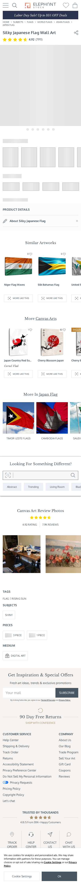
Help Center (10, 740)
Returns (8, 758)
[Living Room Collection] (57, 487)
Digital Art (18, 655)
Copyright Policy (13, 795)
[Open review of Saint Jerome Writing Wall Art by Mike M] (21, 554)
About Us (65, 740)
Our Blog (65, 746)
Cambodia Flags (52, 438)
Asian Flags (63, 22)
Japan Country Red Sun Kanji (17, 360)
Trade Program (68, 752)
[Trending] (33, 487)
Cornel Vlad (11, 366)
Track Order (10, 752)
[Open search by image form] (8, 475)
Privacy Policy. (65, 700)
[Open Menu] (5, 5)
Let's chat (9, 801)
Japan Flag (9, 25)
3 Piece (17, 635)
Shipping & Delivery (16, 746)
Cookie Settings (52, 862)
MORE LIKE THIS (21, 298)
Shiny (9, 615)
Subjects (18, 22)
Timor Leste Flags (18, 438)
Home (6, 22)
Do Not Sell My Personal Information (27, 776)
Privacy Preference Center (19, 770)
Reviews (64, 776)
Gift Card (65, 764)
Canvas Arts (46, 319)
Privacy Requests (21, 782)
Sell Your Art (67, 758)
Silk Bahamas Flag (48, 284)
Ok (59, 876)
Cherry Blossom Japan (51, 360)
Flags (30, 22)
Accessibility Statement (18, 764)
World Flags (44, 22)
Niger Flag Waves (14, 284)
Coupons (65, 770)
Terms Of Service (48, 700)
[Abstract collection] (12, 487)
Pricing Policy (11, 789)
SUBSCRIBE (67, 693)
